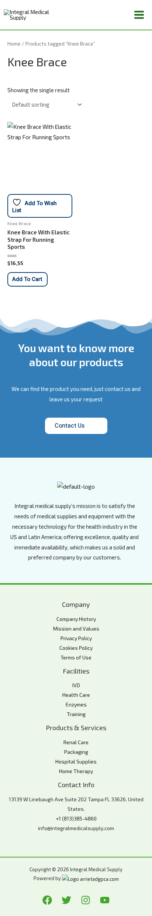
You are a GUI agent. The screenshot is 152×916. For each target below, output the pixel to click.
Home (14, 43)
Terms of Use (76, 657)
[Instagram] (85, 900)
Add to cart (27, 279)
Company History (76, 619)
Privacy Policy (76, 638)
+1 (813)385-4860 (76, 818)
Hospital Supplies (76, 761)
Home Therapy (76, 771)
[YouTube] (105, 900)
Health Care (76, 695)
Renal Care (76, 742)
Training (76, 714)
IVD (76, 685)
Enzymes (76, 704)
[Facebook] (47, 900)
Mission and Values (76, 628)
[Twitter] (66, 900)
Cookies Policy (76, 648)
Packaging (76, 752)
